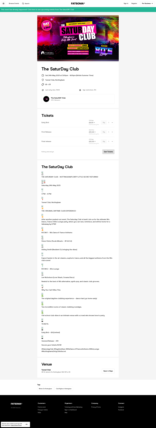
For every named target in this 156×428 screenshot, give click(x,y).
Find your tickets (43, 410)
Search (27, 3)
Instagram (121, 407)
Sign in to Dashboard (71, 410)
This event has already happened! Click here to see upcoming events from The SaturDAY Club (37, 10)
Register (134, 3)
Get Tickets (108, 152)
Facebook (121, 410)
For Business (146, 3)
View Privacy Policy (16, 425)
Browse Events (14, 3)
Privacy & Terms (96, 407)
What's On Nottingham (45, 388)
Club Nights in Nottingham (63, 388)
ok (26, 424)
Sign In (126, 3)
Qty (104, 122)
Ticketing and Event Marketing (73, 407)
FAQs (39, 412)
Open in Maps (108, 371)
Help (66, 412)
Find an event (42, 407)
